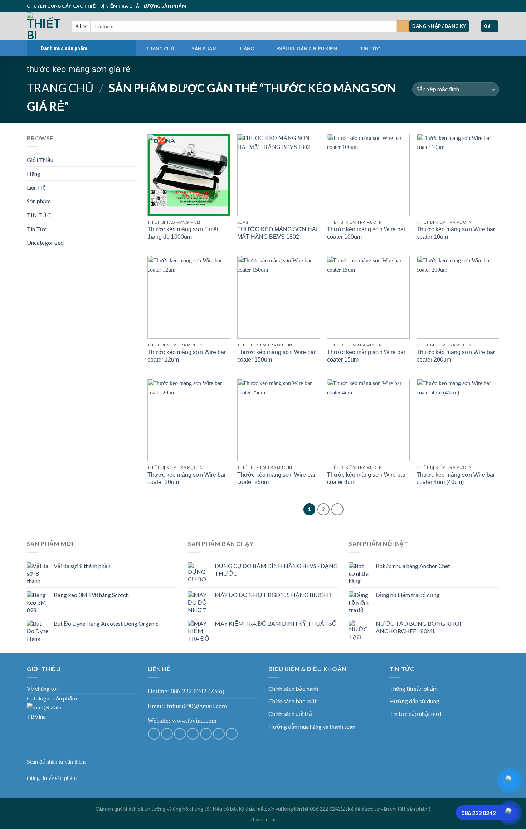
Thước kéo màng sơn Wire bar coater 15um (366, 356)
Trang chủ (160, 49)
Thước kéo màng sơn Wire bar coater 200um (456, 356)
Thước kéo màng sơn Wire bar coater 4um (366, 478)
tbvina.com (263, 819)
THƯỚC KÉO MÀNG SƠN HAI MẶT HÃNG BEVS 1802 (277, 233)
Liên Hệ (36, 187)
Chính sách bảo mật (292, 701)
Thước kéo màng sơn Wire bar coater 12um (186, 356)
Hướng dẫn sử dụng (414, 701)
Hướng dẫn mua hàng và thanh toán (311, 726)
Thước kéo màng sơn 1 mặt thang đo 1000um (182, 233)
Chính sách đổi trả (290, 713)
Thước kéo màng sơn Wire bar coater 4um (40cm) (456, 478)
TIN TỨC (370, 49)
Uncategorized (45, 242)
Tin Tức (37, 229)
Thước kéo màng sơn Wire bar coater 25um (276, 478)
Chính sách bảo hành (293, 688)
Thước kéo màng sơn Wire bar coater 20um (186, 478)
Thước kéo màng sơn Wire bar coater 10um (456, 233)
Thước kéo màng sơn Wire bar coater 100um (366, 233)
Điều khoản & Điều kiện (307, 49)
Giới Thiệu (40, 159)
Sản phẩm (204, 49)
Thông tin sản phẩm (413, 688)
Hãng (247, 49)
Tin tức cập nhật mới (415, 713)
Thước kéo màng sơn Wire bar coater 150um (276, 356)
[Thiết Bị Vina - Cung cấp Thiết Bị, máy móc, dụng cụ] (44, 26)
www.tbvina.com (194, 720)
